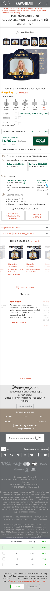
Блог (42, 416)
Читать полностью (18, 322)
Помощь (8, 421)
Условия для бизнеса (25, 412)
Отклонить (33, 586)
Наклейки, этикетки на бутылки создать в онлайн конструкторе (15, 269)
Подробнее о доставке (37, 519)
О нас (25, 416)
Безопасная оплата (15, 195)
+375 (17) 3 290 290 (26, 425)
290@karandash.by (26, 428)
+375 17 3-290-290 (17, 487)
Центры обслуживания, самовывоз (22, 160)
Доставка (11, 176)
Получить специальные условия (13, 216)
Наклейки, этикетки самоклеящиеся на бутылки (33, 268)
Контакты (42, 421)
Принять (17, 586)
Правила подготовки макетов (36, 449)
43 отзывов (23, 93)
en (8, 449)
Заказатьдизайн (37, 215)
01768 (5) (35, 240)
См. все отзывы (25, 378)
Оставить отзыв (27, 287)
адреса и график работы (24, 512)
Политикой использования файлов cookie (27, 581)
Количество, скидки (12, 131)
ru (4, 449)
